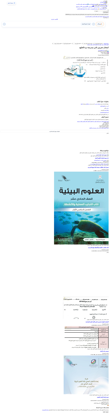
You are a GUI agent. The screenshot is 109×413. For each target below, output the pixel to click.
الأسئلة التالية (102, 106)
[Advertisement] (74, 35)
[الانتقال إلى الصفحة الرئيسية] (106, 2)
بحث (96, 11)
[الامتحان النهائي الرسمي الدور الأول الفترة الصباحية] (86, 318)
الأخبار (103, 16)
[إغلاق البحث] (94, 11)
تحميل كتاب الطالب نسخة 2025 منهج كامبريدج (98, 167)
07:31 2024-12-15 (101, 50)
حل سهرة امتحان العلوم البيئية (102, 158)
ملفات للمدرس (94, 16)
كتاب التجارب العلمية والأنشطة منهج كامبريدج (98, 247)
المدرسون (107, 16)
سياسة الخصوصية (45, 409)
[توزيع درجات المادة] (87, 347)
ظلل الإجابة (106, 110)
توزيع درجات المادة (104, 351)
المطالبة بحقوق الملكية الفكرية (54, 131)
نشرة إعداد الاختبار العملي (103, 397)
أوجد (108, 112)
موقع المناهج (106, 43)
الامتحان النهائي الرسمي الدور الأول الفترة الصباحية (97, 321)
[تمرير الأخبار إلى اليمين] (93, 24)
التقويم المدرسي (88, 16)
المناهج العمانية (105, 12)
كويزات (52, 19)
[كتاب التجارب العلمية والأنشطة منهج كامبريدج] (81, 244)
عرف (108, 108)
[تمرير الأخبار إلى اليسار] (4, 24)
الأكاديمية (56, 19)
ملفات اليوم (99, 16)
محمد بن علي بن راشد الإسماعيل (100, 160)
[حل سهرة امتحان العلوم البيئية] (102, 154)
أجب (108, 106)
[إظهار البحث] (108, 10)
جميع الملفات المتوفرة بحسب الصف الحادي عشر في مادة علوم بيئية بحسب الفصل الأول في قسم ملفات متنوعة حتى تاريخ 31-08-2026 (87, 14)
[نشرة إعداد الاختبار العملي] (86, 393)
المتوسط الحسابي (103, 112)
